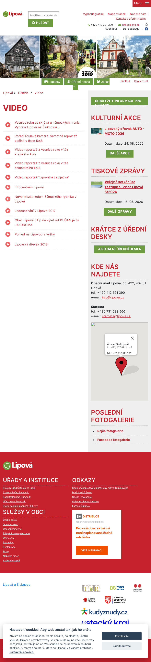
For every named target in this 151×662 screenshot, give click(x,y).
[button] (127, 366)
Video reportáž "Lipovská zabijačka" (42, 177)
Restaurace (9, 546)
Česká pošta (10, 519)
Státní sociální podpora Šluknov (20, 505)
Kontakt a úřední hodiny (131, 18)
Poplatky (54, 82)
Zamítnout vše (122, 645)
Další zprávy (120, 211)
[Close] (132, 338)
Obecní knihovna (12, 528)
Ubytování (8, 537)
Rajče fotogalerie (110, 431)
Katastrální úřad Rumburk (17, 496)
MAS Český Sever (82, 492)
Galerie (23, 93)
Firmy (6, 551)
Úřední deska (80, 82)
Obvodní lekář (10, 524)
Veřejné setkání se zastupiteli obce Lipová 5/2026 (124, 187)
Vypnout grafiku (93, 14)
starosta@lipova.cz (116, 316)
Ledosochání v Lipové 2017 (35, 211)
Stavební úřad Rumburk (16, 492)
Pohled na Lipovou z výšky (35, 234)
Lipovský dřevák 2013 (31, 244)
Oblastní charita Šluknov (85, 501)
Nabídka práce (11, 555)
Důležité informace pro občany (118, 102)
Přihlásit (125, 81)
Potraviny (8, 542)
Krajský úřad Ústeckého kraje (19, 487)
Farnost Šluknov (81, 505)
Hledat (42, 23)
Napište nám (138, 14)
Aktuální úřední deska (119, 249)
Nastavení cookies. (21, 652)
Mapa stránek (117, 14)
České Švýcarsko (82, 496)
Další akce (120, 153)
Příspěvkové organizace (16, 533)
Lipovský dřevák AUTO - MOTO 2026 (124, 131)
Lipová (8, 93)
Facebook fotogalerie (113, 440)
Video (39, 93)
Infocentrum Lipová (29, 187)
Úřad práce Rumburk (14, 501)
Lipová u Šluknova (16, 584)
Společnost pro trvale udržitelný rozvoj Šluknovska (100, 487)
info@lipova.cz (130, 24)
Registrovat (141, 81)
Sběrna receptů (11, 560)
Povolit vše (122, 636)
